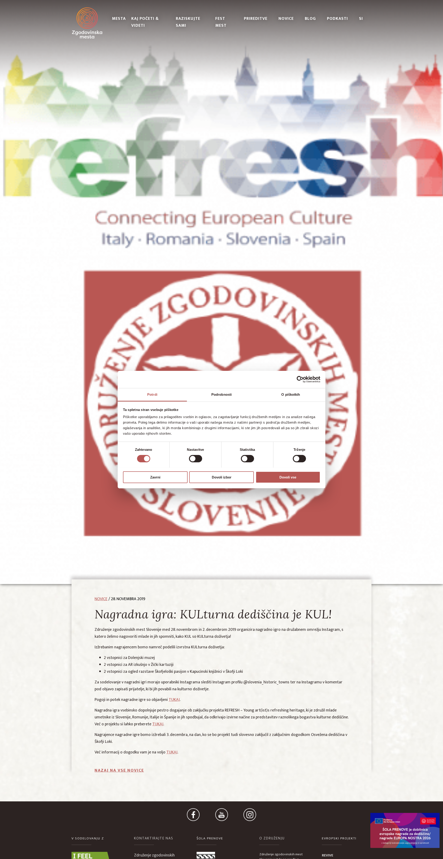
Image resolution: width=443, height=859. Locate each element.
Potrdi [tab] (152, 394)
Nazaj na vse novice (119, 770)
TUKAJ (174, 699)
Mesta (119, 18)
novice (101, 599)
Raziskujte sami (188, 22)
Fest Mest (221, 22)
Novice (286, 18)
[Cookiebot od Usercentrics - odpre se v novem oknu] (300, 379)
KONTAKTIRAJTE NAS (153, 838)
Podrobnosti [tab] (221, 394)
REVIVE (327, 855)
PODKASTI (337, 18)
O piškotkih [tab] (290, 394)
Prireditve (255, 18)
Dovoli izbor (221, 477)
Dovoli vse (287, 477)
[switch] (195, 458)
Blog (310, 18)
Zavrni (155, 477)
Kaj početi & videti (145, 22)
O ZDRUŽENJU (272, 838)
